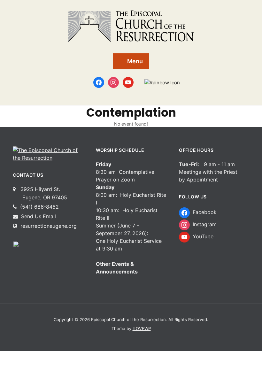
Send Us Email (37, 216)
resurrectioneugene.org (48, 226)
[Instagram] (113, 82)
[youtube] (128, 82)
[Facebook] (98, 82)
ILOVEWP (142, 328)
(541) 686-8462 (39, 207)
